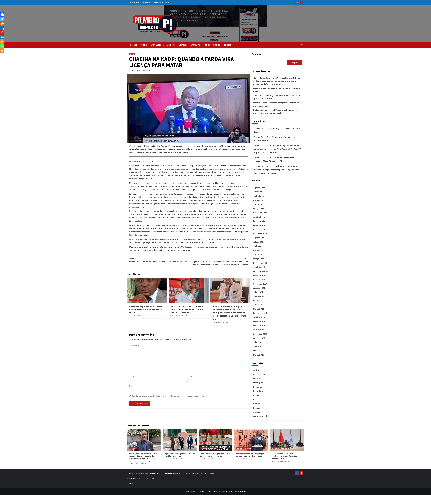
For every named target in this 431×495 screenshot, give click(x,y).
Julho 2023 (258, 342)
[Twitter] (2, 19)
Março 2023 (258, 355)
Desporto (171, 44)
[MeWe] (2, 37)
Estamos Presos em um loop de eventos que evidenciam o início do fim (158, 260)
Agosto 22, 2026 (134, 463)
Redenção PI (146, 70)
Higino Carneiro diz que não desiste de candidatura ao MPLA (277, 89)
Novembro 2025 (260, 225)
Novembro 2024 (260, 275)
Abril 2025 (257, 254)
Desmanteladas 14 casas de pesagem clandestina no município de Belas (276, 104)
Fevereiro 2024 (260, 313)
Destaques (133, 300)
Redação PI (143, 316)
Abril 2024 (257, 304)
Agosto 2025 (259, 238)
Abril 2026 (257, 204)
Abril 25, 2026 (217, 322)
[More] (2, 50)
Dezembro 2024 (260, 271)
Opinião (216, 44)
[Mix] (2, 41)
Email (192, 376)
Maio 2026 (258, 200)
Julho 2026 (258, 192)
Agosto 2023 (259, 338)
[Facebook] (2, 14)
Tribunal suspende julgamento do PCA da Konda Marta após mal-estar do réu (277, 97)
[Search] (302, 44)
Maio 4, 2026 (175, 316)
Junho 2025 (258, 246)
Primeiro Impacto (225, 491)
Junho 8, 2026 (134, 316)
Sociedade (132, 44)
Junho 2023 (258, 346)
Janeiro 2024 (259, 317)
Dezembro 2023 (260, 321)
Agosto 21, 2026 (205, 459)
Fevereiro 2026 (260, 212)
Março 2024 (258, 309)
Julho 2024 (258, 292)
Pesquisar (257, 54)
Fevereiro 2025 (260, 263)
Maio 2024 (258, 300)
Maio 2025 (258, 250)
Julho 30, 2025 (135, 70)
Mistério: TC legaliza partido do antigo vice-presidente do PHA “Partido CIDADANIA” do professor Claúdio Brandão (277, 149)
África (256, 370)
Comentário (134, 345)
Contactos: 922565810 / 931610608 (156, 2)
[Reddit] (2, 23)
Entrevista (195, 44)
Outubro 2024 (259, 279)
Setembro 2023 (260, 334)
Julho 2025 (258, 242)
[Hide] (1, 55)
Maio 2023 (258, 350)
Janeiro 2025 (259, 267)
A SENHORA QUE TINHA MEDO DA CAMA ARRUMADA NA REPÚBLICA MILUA (145, 309)
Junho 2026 (258, 196)
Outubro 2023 (259, 330)
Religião (227, 44)
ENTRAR (131, 483)
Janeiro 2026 (259, 217)
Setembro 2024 (260, 284)
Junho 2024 (258, 296)
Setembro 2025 (260, 233)
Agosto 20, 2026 (277, 461)
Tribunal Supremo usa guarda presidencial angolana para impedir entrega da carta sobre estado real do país (276, 169)
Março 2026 (258, 208)
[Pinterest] (2, 32)
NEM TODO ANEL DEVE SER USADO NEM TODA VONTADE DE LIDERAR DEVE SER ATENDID (187, 309)
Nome (132, 376)
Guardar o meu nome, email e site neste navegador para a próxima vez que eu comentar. (168, 396)
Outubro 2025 (259, 229)
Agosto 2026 (259, 187)
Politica (143, 44)
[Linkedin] (2, 28)
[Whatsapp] (2, 46)
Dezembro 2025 (260, 221)
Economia (183, 44)
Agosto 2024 (259, 288)
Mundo (207, 44)
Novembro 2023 (260, 325)
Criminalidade (157, 44)
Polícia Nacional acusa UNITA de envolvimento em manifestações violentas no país (275, 111)
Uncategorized (260, 416)
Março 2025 (258, 258)
